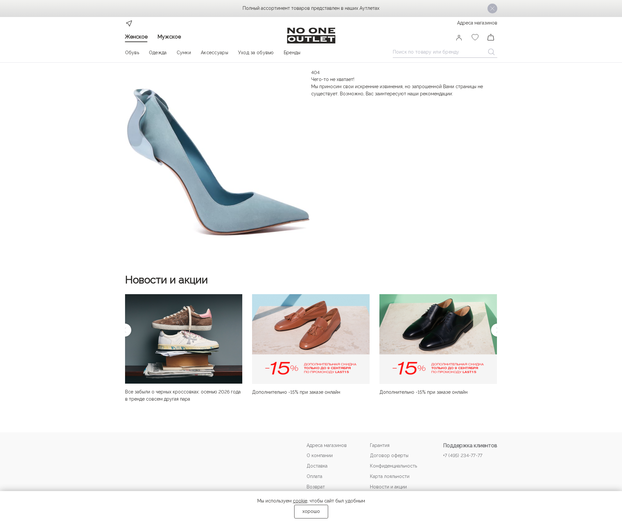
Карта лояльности (389, 476)
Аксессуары (214, 52)
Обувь (132, 52)
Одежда (158, 52)
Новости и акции (166, 280)
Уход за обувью (256, 52)
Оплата (314, 476)
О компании (320, 455)
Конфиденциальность (393, 466)
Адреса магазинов (477, 22)
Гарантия (380, 445)
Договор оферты (389, 455)
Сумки (184, 52)
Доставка (317, 466)
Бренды (292, 52)
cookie (300, 500)
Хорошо (311, 511)
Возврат (316, 486)
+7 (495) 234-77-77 (463, 455)
